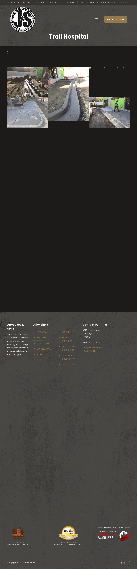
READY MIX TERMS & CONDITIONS (70, 348)
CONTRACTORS (44, 349)
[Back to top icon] (129, 561)
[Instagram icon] (124, 562)
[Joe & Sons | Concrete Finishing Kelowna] (22, 19)
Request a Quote (115, 19)
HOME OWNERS (43, 343)
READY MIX (41, 337)
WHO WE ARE (43, 332)
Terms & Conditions (88, 2)
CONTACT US (68, 364)
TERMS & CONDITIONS (67, 339)
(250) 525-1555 (89, 351)
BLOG (39, 354)
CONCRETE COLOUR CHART (69, 357)
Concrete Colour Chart (20, 2)
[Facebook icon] (121, 562)
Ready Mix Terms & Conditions (115, 2)
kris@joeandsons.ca (92, 347)
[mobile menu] (97, 19)
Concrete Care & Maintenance (49, 2)
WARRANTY (67, 332)
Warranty (72, 2)
